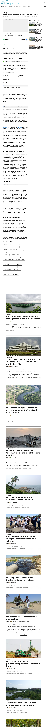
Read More (24, 332)
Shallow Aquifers (7, 264)
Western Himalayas (7, 269)
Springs (13, 264)
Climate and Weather (15, 247)
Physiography (20, 267)
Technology (6, 254)
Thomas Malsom (14, 366)
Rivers (22, 249)
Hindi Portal (25, 6)
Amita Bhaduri (14, 321)
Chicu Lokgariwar (10, 35)
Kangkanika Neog (25, 621)
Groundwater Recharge (20, 259)
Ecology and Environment (15, 244)
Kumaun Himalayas (16, 269)
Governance (6, 244)
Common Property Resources (19, 257)
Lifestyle (5, 262)
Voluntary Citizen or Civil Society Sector (16, 262)
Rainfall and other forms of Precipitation (11, 249)
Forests (17, 254)
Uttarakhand (19, 264)
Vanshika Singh (14, 457)
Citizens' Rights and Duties (9, 259)
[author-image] (10, 321)
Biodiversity (12, 254)
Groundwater (6, 247)
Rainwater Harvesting (8, 257)
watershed (20, 127)
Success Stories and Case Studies (10, 267)
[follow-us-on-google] (26, 39)
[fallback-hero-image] (32, 24)
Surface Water (22, 252)
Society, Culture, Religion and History (11, 252)
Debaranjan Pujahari (16, 621)
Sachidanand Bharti (18, 35)
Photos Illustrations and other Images (11, 274)
